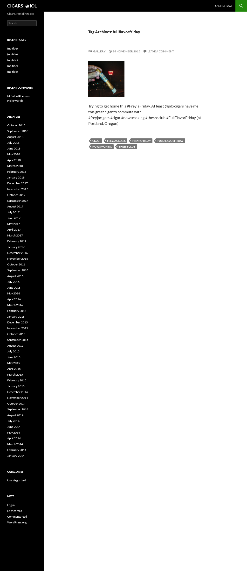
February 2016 (16, 311)
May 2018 (13, 154)
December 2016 (17, 253)
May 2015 (13, 363)
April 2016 (14, 299)
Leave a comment (160, 51)
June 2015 (14, 357)
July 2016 (13, 282)
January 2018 (16, 177)
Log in (11, 505)
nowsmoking (102, 146)
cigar (96, 140)
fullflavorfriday (170, 140)
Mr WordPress (16, 96)
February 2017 (16, 241)
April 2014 (14, 438)
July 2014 (13, 421)
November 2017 (17, 189)
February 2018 (16, 171)
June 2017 (14, 218)
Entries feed (14, 511)
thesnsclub (127, 146)
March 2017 (15, 235)
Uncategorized (16, 480)
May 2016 (13, 293)
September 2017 (17, 200)
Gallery (99, 51)
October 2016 (16, 264)
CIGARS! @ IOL (22, 5)
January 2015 (16, 386)
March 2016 (15, 305)
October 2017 (16, 195)
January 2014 (16, 455)
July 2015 (13, 351)
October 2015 (16, 334)
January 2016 (16, 316)
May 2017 (13, 224)
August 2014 (15, 415)
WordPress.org (17, 522)
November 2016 (17, 258)
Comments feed (17, 516)
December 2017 (17, 183)
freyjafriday (141, 140)
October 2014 (16, 403)
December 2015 (17, 322)
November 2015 (17, 328)
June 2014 (14, 426)
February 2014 (16, 450)
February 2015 (16, 380)
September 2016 (17, 270)
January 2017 (16, 247)
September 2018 (17, 131)
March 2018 (15, 166)
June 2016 (14, 287)
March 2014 (15, 444)
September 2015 (17, 340)
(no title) (12, 48)
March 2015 (15, 374)
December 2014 (17, 392)
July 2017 (13, 212)
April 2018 (14, 160)
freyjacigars (116, 140)
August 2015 (15, 345)
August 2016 (15, 276)
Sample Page (223, 5)
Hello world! (15, 100)
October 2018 (16, 125)
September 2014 (17, 409)
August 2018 (15, 137)
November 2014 (17, 398)
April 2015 (14, 369)
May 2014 (13, 432)
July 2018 (13, 142)
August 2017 (15, 206)
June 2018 (14, 148)
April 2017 (14, 229)
